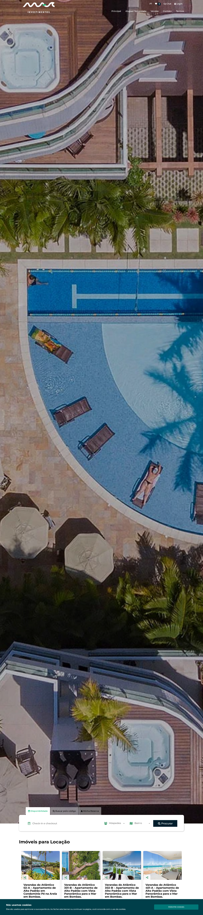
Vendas (155, 11)
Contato (167, 11)
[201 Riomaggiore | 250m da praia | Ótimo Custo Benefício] (122, 865)
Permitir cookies (176, 907)
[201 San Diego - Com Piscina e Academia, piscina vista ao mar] (162, 865)
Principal (116, 11)
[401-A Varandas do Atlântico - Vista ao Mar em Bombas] (81, 865)
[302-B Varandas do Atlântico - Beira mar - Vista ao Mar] (40, 865)
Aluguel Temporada (135, 11)
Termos (180, 11)
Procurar (166, 823)
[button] (66, 823)
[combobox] (117, 823)
